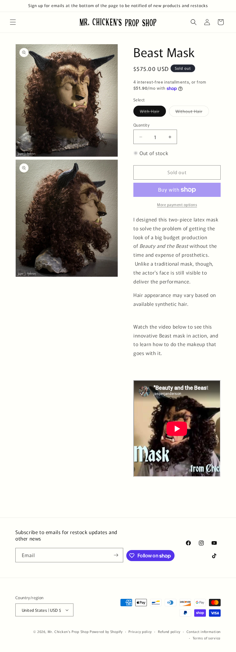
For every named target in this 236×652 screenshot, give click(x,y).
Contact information (204, 631)
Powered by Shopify (106, 631)
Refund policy (169, 631)
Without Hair (192, 112)
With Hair (153, 112)
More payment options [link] (177, 204)
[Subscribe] (116, 555)
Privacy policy (140, 631)
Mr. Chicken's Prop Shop (68, 631)
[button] (13, 22)
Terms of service (207, 637)
